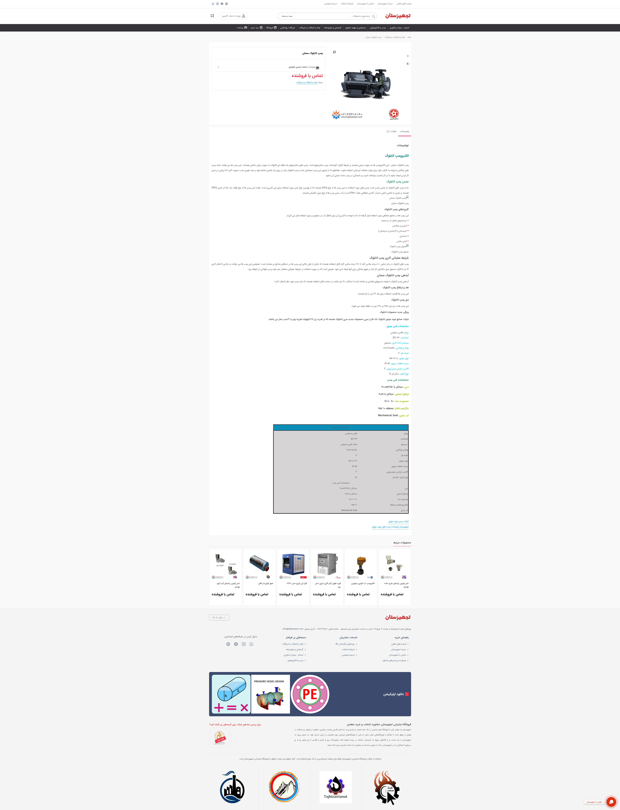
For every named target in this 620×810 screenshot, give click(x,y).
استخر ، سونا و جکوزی (293, 655)
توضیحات (404, 131)
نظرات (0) (392, 131)
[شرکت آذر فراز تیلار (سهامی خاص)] (284, 787)
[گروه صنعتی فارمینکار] (233, 787)
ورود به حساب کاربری (231, 16)
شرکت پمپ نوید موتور (398, 521)
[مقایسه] (408, 64)
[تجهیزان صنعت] (336, 787)
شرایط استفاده (347, 3)
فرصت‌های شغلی (403, 3)
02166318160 (322, 629)
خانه (409, 37)
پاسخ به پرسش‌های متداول (394, 660)
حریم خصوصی (330, 3)
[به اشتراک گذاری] (408, 56)
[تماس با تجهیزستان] (611, 802)
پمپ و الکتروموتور (295, 660)
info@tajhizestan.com (293, 629)
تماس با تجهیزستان (365, 3)
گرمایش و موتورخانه (294, 649)
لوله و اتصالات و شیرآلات (394, 37)
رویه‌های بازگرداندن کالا (345, 644)
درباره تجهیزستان (385, 3)
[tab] (404, 131)
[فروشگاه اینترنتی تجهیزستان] (398, 16)
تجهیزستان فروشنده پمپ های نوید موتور (390, 527)
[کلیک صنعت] (387, 787)
